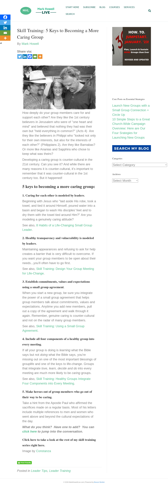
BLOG (102, 7)
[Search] (148, 11)
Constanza (43, 451)
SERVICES (129, 7)
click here (29, 431)
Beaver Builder (99, 482)
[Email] (35, 56)
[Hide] (1, 43)
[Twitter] (19, 56)
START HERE (72, 7)
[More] (40, 56)
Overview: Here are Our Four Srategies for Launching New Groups (128, 133)
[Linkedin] (24, 56)
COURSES (114, 7)
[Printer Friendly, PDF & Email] (24, 463)
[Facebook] (30, 56)
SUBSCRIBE (89, 7)
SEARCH (70, 14)
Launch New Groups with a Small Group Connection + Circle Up (131, 110)
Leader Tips (39, 471)
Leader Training (60, 471)
